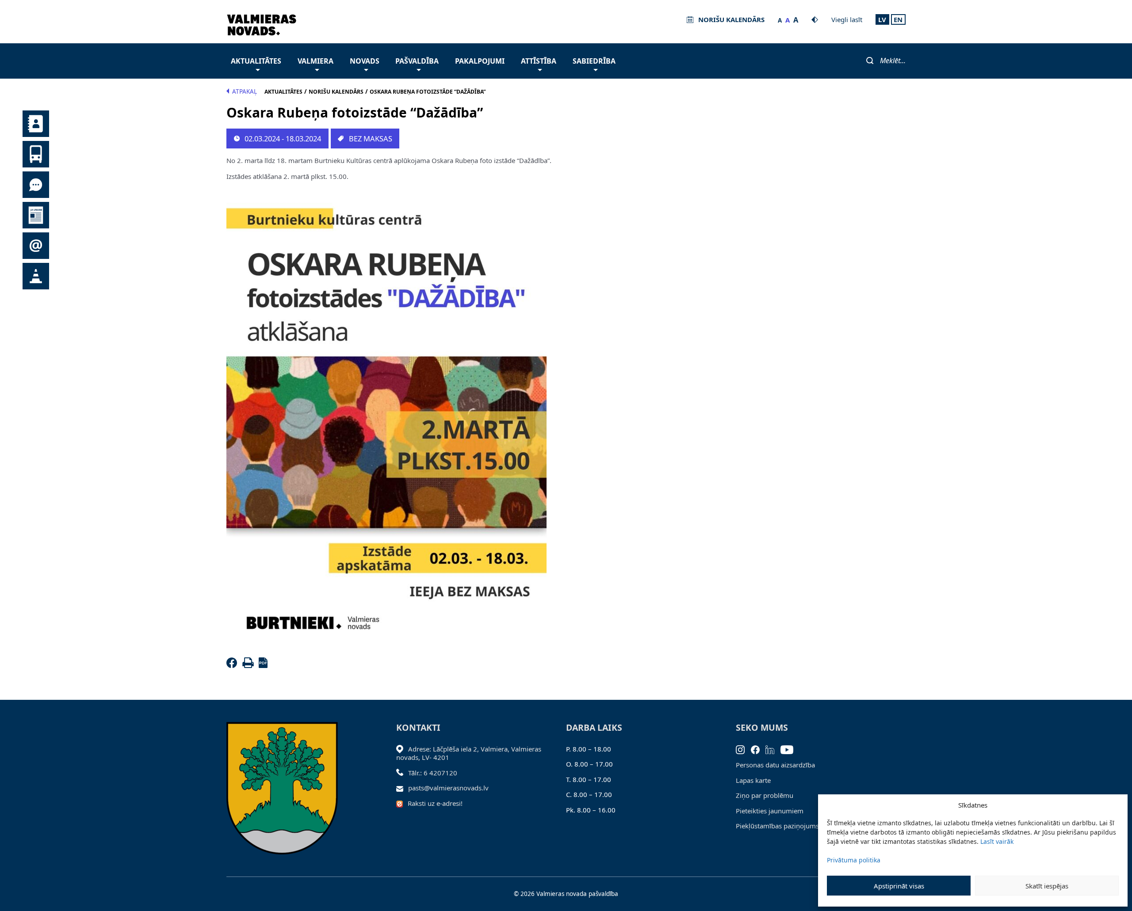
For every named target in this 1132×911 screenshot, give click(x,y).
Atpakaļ (244, 91)
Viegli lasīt (846, 19)
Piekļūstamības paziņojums (777, 825)
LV (882, 19)
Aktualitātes (256, 61)
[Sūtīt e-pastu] (402, 787)
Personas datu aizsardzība (775, 764)
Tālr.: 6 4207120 (432, 772)
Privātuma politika (853, 860)
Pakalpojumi (480, 61)
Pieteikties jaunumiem (769, 810)
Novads (364, 61)
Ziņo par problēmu (764, 795)
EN (898, 19)
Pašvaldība (417, 61)
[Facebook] (233, 665)
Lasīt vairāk (996, 841)
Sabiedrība (594, 61)
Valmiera (315, 61)
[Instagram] (743, 748)
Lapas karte (753, 780)
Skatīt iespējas (1046, 885)
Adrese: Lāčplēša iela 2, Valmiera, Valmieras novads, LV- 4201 (468, 753)
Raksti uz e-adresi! (435, 803)
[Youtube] (789, 748)
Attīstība (538, 61)
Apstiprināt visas (899, 885)
